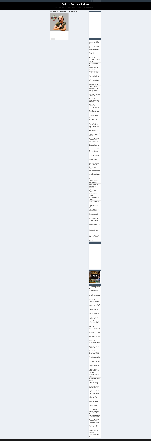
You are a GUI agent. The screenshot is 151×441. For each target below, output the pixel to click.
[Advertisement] (94, 25)
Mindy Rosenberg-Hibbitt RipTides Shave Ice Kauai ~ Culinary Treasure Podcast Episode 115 (94, 57)
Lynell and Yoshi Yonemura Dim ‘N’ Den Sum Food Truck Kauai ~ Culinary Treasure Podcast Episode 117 (94, 50)
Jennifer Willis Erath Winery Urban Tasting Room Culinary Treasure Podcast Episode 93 (94, 142)
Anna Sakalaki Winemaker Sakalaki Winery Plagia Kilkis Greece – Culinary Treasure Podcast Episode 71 (94, 224)
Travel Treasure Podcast (81, 7)
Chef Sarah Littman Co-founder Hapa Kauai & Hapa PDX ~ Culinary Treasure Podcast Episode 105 (94, 95)
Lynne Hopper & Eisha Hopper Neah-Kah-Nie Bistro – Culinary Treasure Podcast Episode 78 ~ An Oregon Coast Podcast (94, 198)
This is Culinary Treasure (70, 7)
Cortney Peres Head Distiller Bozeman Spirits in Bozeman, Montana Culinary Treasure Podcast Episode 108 (94, 84)
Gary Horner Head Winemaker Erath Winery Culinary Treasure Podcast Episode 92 (94, 145)
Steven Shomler (53, 34)
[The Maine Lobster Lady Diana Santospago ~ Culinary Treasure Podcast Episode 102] (59, 22)
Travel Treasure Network (90, 7)
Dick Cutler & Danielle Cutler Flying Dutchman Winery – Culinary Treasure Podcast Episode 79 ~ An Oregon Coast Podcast (94, 194)
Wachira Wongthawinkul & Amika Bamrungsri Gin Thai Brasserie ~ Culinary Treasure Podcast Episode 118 (94, 46)
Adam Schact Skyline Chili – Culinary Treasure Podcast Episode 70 (94, 227)
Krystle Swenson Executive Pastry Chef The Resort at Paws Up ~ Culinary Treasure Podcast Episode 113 (94, 64)
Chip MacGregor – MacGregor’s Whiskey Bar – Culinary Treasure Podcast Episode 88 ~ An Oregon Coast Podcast (93, 159)
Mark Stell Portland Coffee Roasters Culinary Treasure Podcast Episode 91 (94, 148)
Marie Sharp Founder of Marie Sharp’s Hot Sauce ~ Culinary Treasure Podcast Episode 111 (94, 72)
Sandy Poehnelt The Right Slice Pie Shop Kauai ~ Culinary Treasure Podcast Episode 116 (94, 53)
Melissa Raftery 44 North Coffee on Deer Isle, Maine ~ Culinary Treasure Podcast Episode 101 (94, 108)
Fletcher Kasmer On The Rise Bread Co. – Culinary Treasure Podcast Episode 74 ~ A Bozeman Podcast (94, 214)
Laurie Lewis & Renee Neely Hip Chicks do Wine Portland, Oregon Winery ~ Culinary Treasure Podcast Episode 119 (94, 42)
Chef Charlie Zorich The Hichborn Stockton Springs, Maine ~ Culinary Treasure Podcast (94, 80)
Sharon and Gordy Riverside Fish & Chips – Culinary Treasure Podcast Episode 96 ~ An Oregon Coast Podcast (94, 130)
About (63, 7)
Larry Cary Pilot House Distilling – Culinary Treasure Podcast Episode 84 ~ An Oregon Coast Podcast (94, 174)
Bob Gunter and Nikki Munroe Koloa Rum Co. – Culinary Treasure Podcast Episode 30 (94, 236)
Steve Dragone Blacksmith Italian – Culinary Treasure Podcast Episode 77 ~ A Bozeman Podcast (94, 202)
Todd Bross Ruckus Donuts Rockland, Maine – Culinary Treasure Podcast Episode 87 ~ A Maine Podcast (94, 164)
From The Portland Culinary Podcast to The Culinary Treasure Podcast (94, 233)
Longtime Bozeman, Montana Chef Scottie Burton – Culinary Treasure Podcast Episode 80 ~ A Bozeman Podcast (94, 190)
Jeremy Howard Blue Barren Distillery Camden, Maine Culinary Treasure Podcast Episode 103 (94, 101)
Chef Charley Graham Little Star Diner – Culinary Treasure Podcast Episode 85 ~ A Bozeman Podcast (94, 171)
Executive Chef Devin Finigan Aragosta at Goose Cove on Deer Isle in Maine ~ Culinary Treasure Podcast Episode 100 (94, 111)
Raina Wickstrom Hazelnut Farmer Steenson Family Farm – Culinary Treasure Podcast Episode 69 (94, 230)
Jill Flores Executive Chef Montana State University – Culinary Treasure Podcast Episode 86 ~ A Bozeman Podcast (94, 167)
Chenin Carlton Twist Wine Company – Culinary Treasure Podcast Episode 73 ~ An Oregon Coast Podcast (94, 218)
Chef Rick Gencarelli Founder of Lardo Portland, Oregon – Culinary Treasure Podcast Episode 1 (94, 240)
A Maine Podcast (61, 34)
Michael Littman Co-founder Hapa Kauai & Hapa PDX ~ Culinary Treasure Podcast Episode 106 (94, 91)
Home (56, 7)
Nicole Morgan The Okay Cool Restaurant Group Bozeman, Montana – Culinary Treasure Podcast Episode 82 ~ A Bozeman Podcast (94, 181)
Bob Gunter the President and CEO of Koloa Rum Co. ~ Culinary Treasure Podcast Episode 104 (94, 98)
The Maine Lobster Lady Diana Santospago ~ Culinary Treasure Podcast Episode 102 (59, 32)
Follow (59, 7)
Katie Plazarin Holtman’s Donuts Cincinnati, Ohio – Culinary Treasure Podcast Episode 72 (94, 221)
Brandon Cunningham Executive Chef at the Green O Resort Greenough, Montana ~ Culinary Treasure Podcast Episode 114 (94, 60)
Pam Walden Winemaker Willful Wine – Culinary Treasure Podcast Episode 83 (94, 178)
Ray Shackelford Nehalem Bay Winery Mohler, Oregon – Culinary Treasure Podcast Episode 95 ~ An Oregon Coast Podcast (94, 134)
